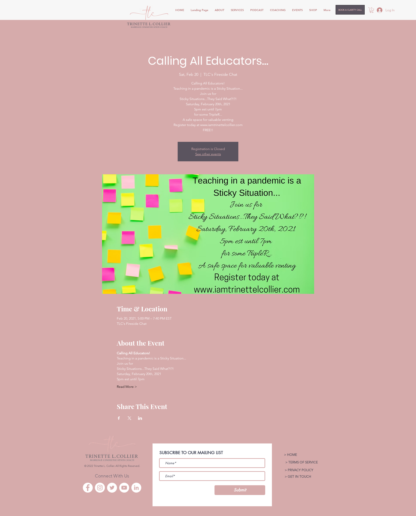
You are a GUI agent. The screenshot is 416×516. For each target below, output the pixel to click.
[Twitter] (112, 488)
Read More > (127, 387)
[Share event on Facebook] (119, 418)
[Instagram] (100, 488)
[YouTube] (124, 488)
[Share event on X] (129, 418)
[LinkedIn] (136, 488)
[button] (371, 10)
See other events (208, 154)
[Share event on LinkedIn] (140, 418)
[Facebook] (88, 488)
